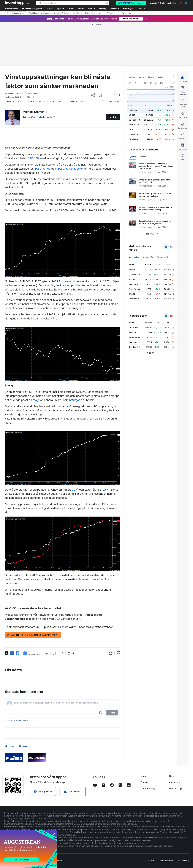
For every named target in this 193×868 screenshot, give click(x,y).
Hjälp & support (176, 788)
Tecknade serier (113, 13)
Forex (79, 13)
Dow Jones (134, 125)
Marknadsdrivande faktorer (140, 248)
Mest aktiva (134, 257)
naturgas (74, 400)
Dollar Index (134, 134)
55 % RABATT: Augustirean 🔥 (131, 3)
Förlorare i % (162, 257)
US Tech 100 (134, 120)
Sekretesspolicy (166, 861)
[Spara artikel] (100, 95)
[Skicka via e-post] (62, 653)
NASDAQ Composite (70, 168)
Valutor (132, 77)
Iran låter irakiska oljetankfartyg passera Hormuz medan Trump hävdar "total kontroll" (156, 166)
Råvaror (88, 13)
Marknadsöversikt (52, 13)
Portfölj (144, 782)
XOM (105, 489)
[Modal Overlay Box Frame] (28, 849)
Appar (144, 776)
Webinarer (126, 13)
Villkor (151, 861)
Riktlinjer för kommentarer (16, 721)
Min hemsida (45, 117)
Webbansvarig (148, 788)
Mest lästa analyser (15, 13)
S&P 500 (33, 158)
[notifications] (180, 2)
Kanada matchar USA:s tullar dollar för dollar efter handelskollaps (155, 208)
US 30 (131, 129)
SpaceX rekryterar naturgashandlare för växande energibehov (155, 222)
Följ (115, 117)
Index (141, 77)
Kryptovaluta (99, 13)
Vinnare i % (148, 257)
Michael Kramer (33, 111)
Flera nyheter (150, 234)
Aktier (161, 77)
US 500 (132, 115)
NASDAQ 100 (42, 168)
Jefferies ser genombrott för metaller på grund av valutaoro (155, 194)
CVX (74, 489)
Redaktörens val (35, 13)
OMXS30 (133, 110)
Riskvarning (183, 861)
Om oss (173, 776)
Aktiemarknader (68, 13)
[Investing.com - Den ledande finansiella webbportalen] (17, 3)
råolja (36, 400)
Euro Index (133, 139)
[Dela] (93, 95)
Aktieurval (114, 9)
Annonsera (174, 782)
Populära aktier (138, 315)
